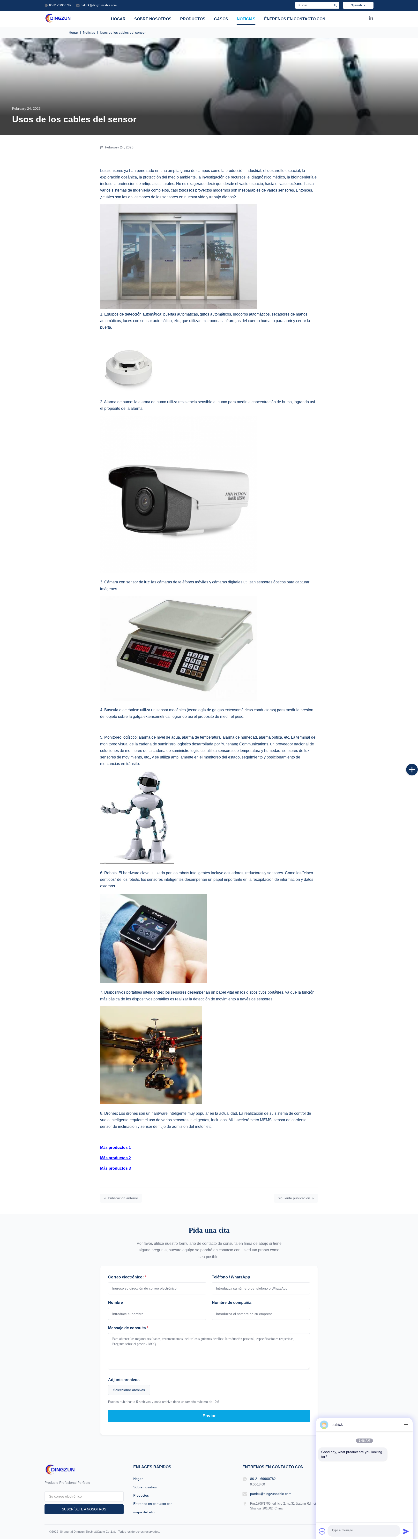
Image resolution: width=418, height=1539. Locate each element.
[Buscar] (335, 5)
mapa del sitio (144, 1512)
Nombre (115, 1302)
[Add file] (322, 1531)
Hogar (118, 19)
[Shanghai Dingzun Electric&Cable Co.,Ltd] (58, 22)
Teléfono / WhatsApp (231, 1277)
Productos (192, 19)
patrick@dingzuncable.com (99, 5)
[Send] (406, 1531)
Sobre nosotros (153, 19)
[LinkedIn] (371, 19)
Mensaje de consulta (128, 1328)
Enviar (209, 1415)
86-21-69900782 (60, 5)
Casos (221, 19)
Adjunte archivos (124, 1380)
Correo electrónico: (127, 1277)
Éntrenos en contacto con (294, 19)
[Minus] (406, 1425)
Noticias (246, 19)
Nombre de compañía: (232, 1302)
